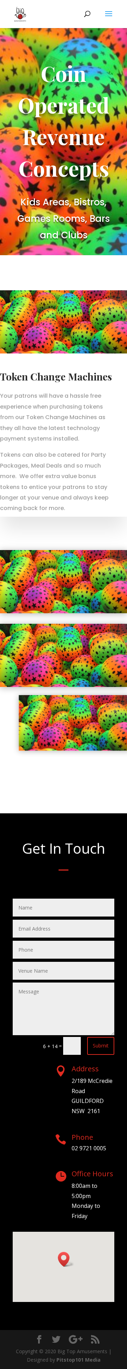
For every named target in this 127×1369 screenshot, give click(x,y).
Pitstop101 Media (78, 1359)
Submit (101, 1045)
